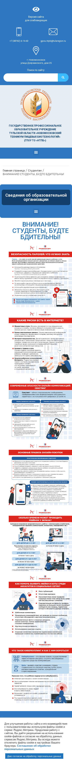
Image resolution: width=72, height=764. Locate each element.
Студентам (35, 170)
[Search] (63, 77)
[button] (36, 152)
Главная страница (14, 170)
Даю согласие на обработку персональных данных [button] (34, 756)
